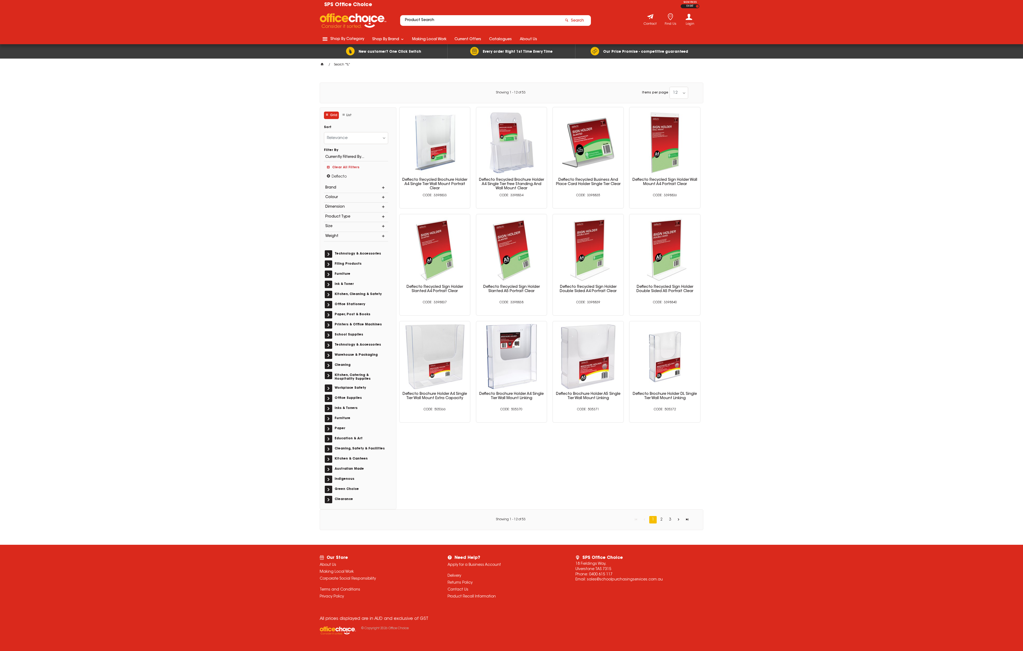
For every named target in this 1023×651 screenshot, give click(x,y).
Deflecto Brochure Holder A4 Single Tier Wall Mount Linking (511, 396)
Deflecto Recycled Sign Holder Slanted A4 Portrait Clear (435, 289)
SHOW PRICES (690, 2)
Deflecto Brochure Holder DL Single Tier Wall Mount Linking (665, 396)
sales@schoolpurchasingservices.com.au (625, 580)
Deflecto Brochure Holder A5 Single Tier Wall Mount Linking (588, 396)
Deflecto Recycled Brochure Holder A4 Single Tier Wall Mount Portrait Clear (434, 184)
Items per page (655, 92)
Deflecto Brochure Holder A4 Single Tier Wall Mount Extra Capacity (435, 396)
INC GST (697, 6)
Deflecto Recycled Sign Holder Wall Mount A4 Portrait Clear (664, 182)
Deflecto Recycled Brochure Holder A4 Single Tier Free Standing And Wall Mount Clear (511, 184)
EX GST (690, 6)
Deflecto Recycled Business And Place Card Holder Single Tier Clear (588, 182)
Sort (327, 127)
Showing (511, 92)
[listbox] (678, 93)
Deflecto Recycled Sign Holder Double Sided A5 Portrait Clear (664, 289)
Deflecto (339, 177)
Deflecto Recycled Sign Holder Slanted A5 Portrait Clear (511, 289)
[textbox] (480, 20)
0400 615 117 (600, 574)
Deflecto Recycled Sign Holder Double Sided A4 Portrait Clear (588, 289)
